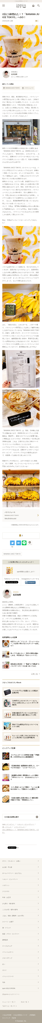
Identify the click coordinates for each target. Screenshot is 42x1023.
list (12, 546)
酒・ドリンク (6, 928)
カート (33, 5)
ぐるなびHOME (6, 1015)
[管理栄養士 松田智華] (11, 598)
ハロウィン (5, 885)
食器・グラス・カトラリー (10, 934)
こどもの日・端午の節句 (10, 909)
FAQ (13, 1018)
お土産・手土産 (7, 867)
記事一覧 (34, 674)
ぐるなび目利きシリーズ (20, 1015)
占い (3, 964)
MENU (3, 5)
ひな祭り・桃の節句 (8, 903)
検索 (38, 5)
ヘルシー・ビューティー (10, 879)
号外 (3, 982)
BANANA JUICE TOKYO (13, 88)
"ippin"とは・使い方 (8, 1006)
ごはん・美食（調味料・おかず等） (13, 916)
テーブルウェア (7, 946)
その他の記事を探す (11, 817)
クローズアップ (7, 958)
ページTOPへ (21, 842)
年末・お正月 (6, 897)
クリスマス (5, 891)
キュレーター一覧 (8, 1002)
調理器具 (5, 940)
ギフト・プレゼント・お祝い (11, 861)
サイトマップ (6, 1018)
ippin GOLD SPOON (8, 988)
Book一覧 (24, 1002)
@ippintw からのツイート (11, 994)
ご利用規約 (32, 1015)
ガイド (4, 970)
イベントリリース (8, 976)
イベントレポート (8, 952)
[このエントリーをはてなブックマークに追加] (18, 543)
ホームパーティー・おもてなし (12, 873)
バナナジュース (28, 88)
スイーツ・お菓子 (8, 922)
